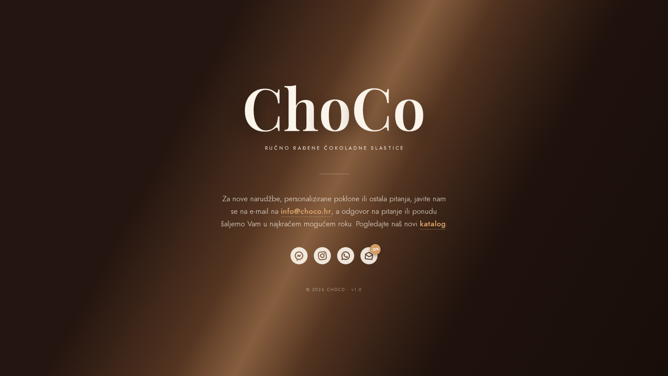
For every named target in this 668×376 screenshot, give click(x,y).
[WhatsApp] (345, 255)
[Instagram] (322, 255)
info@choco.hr (306, 211)
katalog (433, 223)
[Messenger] (299, 255)
